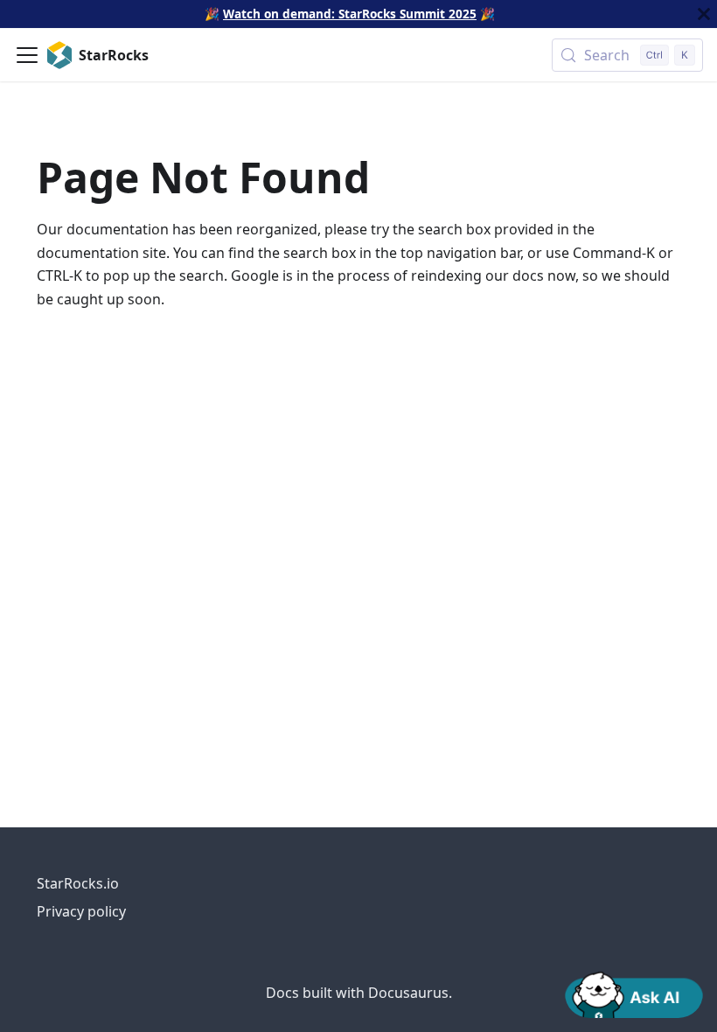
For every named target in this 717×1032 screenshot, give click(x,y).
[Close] (704, 14)
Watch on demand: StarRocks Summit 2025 (350, 13)
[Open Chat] (634, 993)
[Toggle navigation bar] (27, 55)
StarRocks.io (78, 883)
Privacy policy (81, 911)
